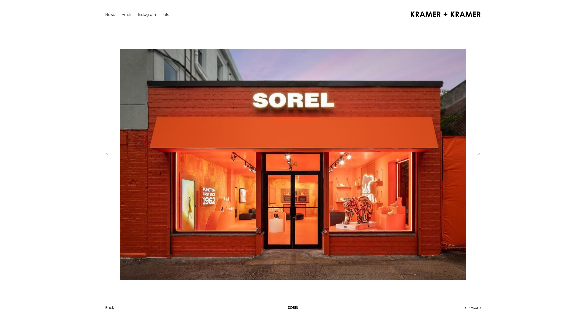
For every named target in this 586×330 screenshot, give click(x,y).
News (110, 14)
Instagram (147, 14)
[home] (446, 14)
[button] (114, 153)
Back (109, 307)
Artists (126, 14)
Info (166, 14)
